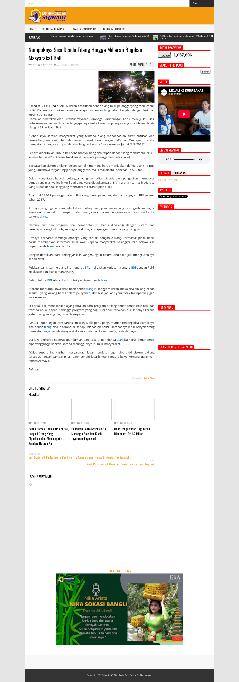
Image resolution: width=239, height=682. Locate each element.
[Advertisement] (150, 15)
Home (31, 3)
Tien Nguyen (146, 675)
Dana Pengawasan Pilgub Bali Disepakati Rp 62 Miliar (132, 431)
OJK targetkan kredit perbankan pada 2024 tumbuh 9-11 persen (150, 37)
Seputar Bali (46, 64)
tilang (43, 216)
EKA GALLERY (120, 571)
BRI (87, 267)
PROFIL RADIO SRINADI (54, 29)
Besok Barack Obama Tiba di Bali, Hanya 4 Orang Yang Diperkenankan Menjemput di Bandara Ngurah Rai (49, 436)
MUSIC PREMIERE (170, 180)
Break (34, 37)
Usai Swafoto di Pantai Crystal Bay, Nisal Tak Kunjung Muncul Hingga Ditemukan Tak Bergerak (79, 457)
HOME (32, 29)
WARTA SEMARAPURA (84, 29)
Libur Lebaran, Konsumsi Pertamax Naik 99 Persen (92, 37)
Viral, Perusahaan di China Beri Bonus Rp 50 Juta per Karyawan (120, 464)
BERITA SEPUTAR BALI (114, 29)
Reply (34, 64)
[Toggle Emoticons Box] (30, 484)
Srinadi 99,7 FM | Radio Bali (115, 675)
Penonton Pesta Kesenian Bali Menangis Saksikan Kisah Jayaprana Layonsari (89, 433)
